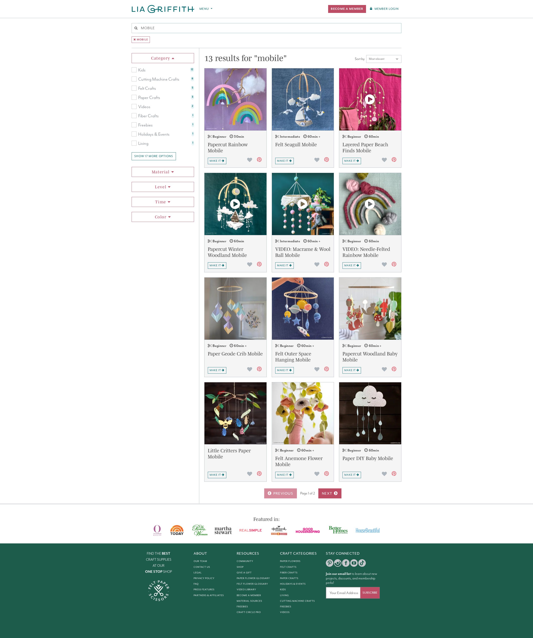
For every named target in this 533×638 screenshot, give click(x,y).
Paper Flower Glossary (253, 578)
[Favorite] (249, 160)
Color (161, 217)
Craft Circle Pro (249, 612)
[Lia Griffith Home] (163, 9)
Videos (144, 106)
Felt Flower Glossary (252, 583)
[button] (347, 9)
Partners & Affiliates (209, 595)
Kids (142, 70)
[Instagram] (337, 563)
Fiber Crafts (148, 116)
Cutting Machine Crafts (158, 79)
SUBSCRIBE (369, 592)
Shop (240, 566)
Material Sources (249, 600)
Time (160, 202)
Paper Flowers (290, 561)
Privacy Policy (204, 578)
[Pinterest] (329, 563)
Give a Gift (244, 572)
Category (160, 58)
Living (143, 143)
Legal (198, 572)
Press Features (204, 589)
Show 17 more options (153, 156)
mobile (142, 39)
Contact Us (202, 566)
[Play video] (370, 99)
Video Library (246, 589)
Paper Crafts (149, 97)
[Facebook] (346, 563)
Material (161, 172)
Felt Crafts (147, 88)
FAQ (196, 583)
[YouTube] (354, 563)
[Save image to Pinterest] (259, 160)
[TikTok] (362, 563)
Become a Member (249, 595)
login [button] (387, 9)
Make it (215, 161)
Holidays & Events (153, 134)
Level (160, 187)
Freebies (145, 125)
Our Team (200, 561)
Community (245, 561)
